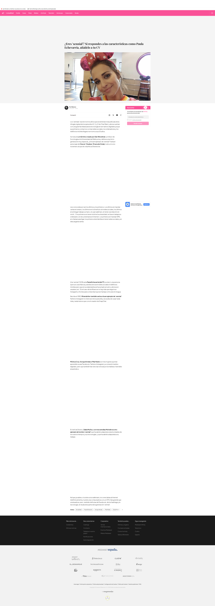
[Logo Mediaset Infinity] (76, 558)
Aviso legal (76, 584)
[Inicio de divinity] (3, 13)
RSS (140, 584)
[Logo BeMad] (76, 570)
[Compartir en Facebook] (120, 115)
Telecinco (138, 528)
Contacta (86, 528)
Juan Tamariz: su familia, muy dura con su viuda (14, 9)
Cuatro (137, 531)
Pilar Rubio (108, 509)
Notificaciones (88, 537)
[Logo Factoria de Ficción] (97, 564)
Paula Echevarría (88, 509)
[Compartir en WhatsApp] (109, 115)
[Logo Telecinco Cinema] (118, 570)
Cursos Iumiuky (122, 531)
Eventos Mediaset (106, 530)
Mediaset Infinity (140, 525)
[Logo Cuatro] (118, 558)
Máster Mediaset (106, 533)
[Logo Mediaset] (107, 551)
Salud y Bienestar (123, 534)
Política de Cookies (122, 584)
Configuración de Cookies (110, 584)
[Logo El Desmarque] (76, 564)
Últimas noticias (71, 528)
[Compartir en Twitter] (113, 115)
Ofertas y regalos (123, 525)
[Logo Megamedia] (108, 591)
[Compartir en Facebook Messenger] (117, 115)
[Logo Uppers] (97, 570)
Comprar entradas (123, 528)
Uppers (137, 534)
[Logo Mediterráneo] (128, 576)
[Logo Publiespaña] (107, 576)
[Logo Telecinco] (97, 558)
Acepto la (134, 119)
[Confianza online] (107, 599)
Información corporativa (86, 584)
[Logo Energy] (139, 564)
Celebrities (69, 525)
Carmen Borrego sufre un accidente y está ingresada (42, 9)
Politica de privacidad (98, 584)
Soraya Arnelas (98, 509)
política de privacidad (137, 119)
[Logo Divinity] (139, 558)
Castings (86, 525)
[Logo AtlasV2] (86, 576)
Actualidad (10, 13)
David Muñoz (116, 509)
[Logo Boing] (118, 564)
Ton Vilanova (72, 106)
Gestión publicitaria (133, 584)
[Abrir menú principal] (212, 13)
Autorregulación (88, 540)
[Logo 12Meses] (139, 570)
